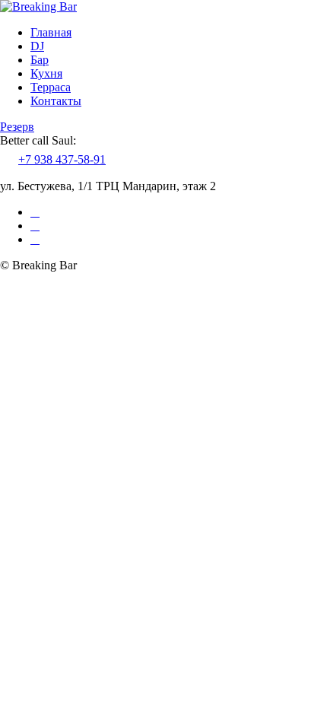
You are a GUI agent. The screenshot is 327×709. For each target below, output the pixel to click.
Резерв (17, 126)
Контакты (55, 100)
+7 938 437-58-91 (62, 159)
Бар (39, 59)
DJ (37, 46)
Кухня (46, 73)
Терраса (50, 87)
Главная (50, 32)
